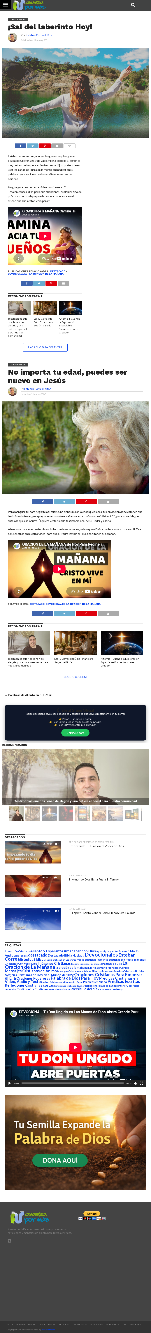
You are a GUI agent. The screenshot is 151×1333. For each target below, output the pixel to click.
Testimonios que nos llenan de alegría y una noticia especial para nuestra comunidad (28, 662)
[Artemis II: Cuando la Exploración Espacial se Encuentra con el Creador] (70, 314)
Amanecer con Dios (80, 951)
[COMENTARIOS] (70, 145)
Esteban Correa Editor (39, 35)
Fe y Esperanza (68, 959)
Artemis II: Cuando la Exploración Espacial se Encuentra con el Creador (69, 325)
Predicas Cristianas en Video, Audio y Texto (61, 982)
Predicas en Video (95, 982)
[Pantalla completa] (141, 1083)
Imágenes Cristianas (54, 963)
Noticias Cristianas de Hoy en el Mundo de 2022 (39, 975)
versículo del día (84, 989)
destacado (58, 271)
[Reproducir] (9, 1083)
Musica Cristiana (124, 971)
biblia (124, 951)
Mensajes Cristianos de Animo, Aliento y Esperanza (85, 971)
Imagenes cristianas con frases (115, 959)
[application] (75, 1047)
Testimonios (79, 1324)
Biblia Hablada (21, 956)
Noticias (139, 971)
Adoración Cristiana (17, 951)
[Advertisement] (40, 1280)
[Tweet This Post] (64, 500)
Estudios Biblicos (32, 959)
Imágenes (135, 1324)
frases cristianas (86, 959)
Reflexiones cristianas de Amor (69, 986)
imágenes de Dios (111, 963)
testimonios (10, 989)
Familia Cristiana (53, 960)
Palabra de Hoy (25, 1324)
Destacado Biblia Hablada (66, 955)
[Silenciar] (135, 1083)
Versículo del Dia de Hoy (60, 989)
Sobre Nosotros (116, 1324)
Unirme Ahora (75, 732)
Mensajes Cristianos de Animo (31, 970)
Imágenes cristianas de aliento (86, 964)
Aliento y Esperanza (46, 951)
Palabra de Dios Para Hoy (75, 978)
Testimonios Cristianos (32, 989)
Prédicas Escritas (124, 981)
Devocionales (17, 274)
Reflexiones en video (96, 985)
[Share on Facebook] (42, 500)
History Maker (48, 1329)
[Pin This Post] (86, 500)
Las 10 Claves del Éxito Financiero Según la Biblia (43, 322)
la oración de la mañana (72, 967)
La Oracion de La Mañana (46, 274)
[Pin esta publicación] (45, 145)
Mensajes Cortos (118, 967)
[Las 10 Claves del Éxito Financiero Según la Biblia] (45, 314)
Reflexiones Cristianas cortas (29, 985)
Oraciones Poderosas (33, 978)
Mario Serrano (97, 967)
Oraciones (96, 1324)
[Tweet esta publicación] (32, 145)
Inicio (9, 1324)
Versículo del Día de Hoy (110, 989)
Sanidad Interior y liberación (124, 985)
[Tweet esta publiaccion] (39, 282)
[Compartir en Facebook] (20, 145)
